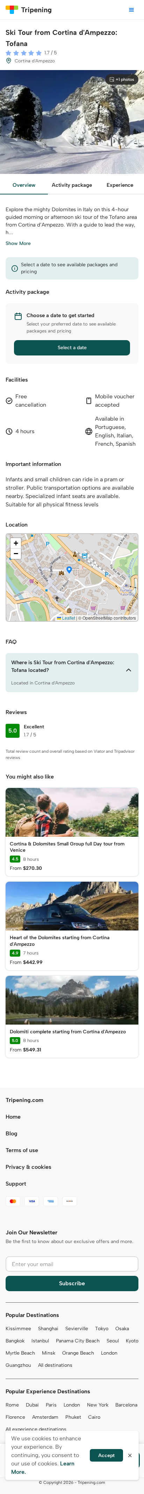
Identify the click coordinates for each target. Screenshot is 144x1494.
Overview (24, 185)
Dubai (32, 1405)
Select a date (72, 348)
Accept (106, 1455)
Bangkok (15, 1341)
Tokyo (101, 1329)
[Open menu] (131, 10)
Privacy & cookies (28, 1167)
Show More (18, 243)
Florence (15, 1417)
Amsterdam (45, 1417)
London (109, 1353)
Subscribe (72, 1283)
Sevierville (76, 1329)
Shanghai (48, 1329)
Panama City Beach (78, 1341)
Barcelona (126, 1405)
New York (97, 1405)
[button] (69, 570)
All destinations (55, 1365)
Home (13, 1116)
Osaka (122, 1329)
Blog (11, 1133)
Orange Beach (78, 1353)
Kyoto (132, 1341)
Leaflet (68, 618)
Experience (120, 185)
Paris (51, 1405)
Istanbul (40, 1341)
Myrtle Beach (20, 1353)
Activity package (72, 185)
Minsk (48, 1353)
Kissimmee (18, 1329)
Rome (12, 1405)
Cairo (94, 1417)
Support (16, 1183)
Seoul (113, 1341)
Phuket (73, 1417)
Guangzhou (18, 1365)
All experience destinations (36, 1429)
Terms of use (22, 1150)
